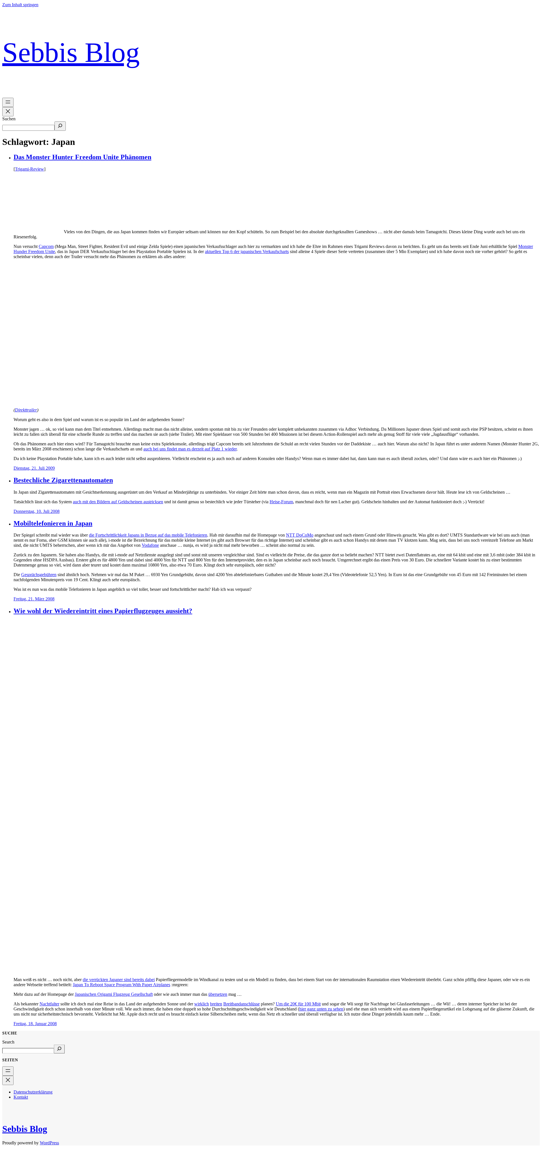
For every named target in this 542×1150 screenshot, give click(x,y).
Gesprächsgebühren (38, 574)
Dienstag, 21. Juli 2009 (34, 468)
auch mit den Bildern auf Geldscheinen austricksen (118, 501)
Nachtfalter (49, 1003)
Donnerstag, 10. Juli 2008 (37, 511)
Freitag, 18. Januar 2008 (35, 1023)
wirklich (201, 1003)
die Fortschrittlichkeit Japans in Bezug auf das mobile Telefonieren (148, 535)
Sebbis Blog (71, 52)
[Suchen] (60, 126)
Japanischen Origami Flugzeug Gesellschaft (114, 994)
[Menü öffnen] (8, 102)
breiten (216, 1003)
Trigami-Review (29, 169)
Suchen (9, 118)
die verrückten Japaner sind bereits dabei (119, 979)
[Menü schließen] (8, 111)
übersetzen (217, 994)
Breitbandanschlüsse (241, 1003)
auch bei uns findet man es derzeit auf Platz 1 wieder (190, 449)
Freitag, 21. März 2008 (34, 598)
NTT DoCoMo (299, 535)
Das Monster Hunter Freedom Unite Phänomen (82, 157)
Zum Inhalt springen (20, 4)
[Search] (59, 1049)
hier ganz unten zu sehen (321, 1009)
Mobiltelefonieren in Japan (53, 523)
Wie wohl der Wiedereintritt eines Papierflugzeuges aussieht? (103, 611)
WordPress (49, 1142)
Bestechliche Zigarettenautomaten (63, 480)
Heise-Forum (281, 501)
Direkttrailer (26, 410)
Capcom (46, 246)
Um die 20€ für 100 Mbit (298, 1003)
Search (8, 1042)
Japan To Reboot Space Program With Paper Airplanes (121, 984)
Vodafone (150, 545)
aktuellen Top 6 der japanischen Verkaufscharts (247, 251)
